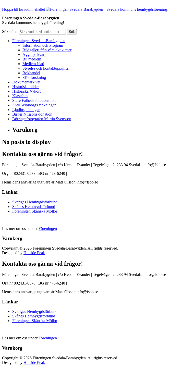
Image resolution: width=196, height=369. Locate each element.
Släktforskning (34, 77)
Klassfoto (20, 96)
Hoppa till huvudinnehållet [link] (23, 9)
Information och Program (42, 45)
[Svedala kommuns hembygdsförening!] (107, 9)
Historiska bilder (25, 86)
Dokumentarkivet (26, 82)
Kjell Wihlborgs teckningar (34, 105)
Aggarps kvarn (34, 54)
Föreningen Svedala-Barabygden (38, 41)
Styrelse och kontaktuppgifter (46, 68)
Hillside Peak (34, 253)
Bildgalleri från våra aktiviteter (46, 50)
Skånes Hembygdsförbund (33, 206)
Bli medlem (31, 59)
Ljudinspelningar (26, 109)
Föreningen (48, 228)
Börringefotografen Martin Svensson (41, 119)
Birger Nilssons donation (32, 114)
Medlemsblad (33, 63)
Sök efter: (10, 31)
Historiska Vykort (26, 91)
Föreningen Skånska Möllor (34, 211)
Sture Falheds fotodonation (34, 100)
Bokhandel (31, 73)
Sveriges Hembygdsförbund (34, 202)
